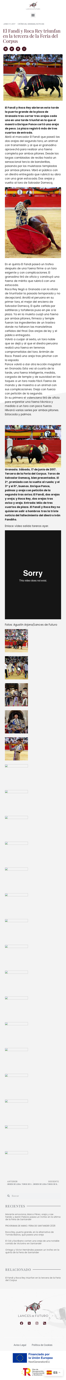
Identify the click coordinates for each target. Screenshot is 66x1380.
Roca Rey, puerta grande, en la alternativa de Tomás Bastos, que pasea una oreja (29, 1233)
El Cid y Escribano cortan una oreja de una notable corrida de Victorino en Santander (32, 1242)
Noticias (40, 24)
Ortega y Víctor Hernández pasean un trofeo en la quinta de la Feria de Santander (32, 1251)
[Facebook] (21, 1323)
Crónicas (22, 24)
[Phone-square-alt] (44, 1323)
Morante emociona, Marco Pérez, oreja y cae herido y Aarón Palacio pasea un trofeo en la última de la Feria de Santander (32, 1217)
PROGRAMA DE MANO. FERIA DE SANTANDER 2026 (30, 1225)
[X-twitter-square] (29, 1323)
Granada (31, 24)
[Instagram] (37, 1323)
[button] (33, 15)
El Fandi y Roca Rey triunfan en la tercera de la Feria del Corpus (33, 1279)
